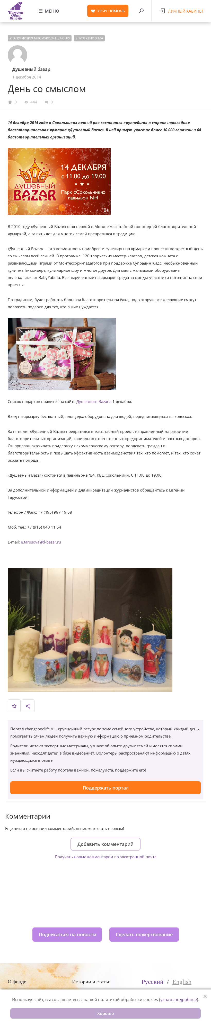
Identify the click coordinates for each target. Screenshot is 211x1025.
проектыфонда (90, 38)
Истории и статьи (91, 981)
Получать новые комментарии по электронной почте (105, 856)
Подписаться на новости (67, 934)
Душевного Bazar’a (93, 401)
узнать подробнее (178, 999)
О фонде (17, 981)
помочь (111, 10)
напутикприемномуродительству (40, 38)
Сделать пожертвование (144, 934)
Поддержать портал (106, 788)
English (181, 981)
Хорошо (105, 1013)
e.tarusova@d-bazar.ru (41, 542)
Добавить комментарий (105, 844)
